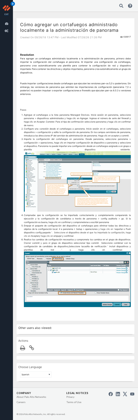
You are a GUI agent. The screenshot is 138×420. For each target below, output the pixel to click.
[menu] (7, 26)
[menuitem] (7, 23)
